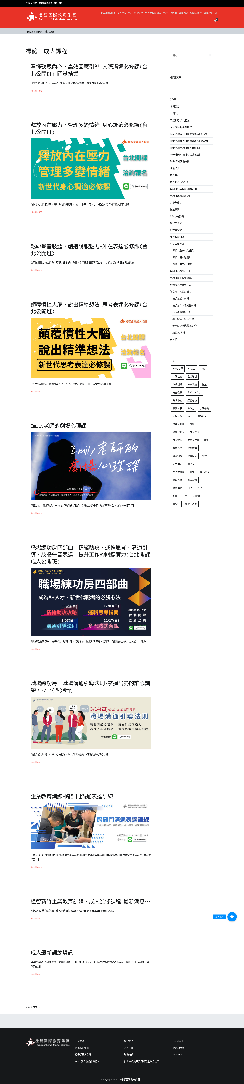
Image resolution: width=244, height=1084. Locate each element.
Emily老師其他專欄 (179, 161)
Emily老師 (178, 368)
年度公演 (177, 416)
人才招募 (128, 1047)
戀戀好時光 (178, 432)
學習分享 (177, 408)
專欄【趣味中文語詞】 (184, 250)
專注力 (190, 408)
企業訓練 (177, 384)
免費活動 (192, 384)
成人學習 (194, 432)
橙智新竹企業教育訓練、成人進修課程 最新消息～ (90, 901)
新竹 (204, 456)
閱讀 (185, 495)
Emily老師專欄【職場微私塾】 (185, 154)
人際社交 (177, 376)
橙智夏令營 (176, 230)
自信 (189, 487)
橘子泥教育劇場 (153, 13)
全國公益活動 (194, 392)
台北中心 (177, 400)
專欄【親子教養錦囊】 (181, 277)
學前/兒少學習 (135, 13)
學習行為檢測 (170, 13)
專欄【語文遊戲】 (181, 257)
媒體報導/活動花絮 (180, 120)
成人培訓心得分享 (179, 182)
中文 (203, 368)
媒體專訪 (192, 400)
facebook (178, 1041)
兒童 (204, 384)
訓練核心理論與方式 (180, 284)
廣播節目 (202, 416)
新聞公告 (174, 106)
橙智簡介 (128, 1041)
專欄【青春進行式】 (180, 271)
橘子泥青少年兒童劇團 (184, 305)
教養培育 (192, 456)
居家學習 (204, 408)
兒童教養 (177, 392)
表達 (199, 487)
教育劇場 (192, 448)
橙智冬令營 (176, 223)
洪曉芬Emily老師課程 (181, 127)
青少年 (176, 503)
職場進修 (177, 487)
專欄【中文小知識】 (182, 264)
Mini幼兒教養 (177, 216)
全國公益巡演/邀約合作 (184, 325)
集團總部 (197, 495)
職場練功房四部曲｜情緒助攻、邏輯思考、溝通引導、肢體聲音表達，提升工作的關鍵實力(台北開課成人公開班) (90, 554)
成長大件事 (193, 440)
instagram (178, 1047)
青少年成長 (176, 202)
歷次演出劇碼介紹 (181, 312)
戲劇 (206, 440)
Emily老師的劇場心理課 (58, 426)
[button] (232, 916)
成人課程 (121, 13)
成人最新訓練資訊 (52, 953)
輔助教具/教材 (177, 332)
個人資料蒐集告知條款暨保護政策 (141, 1061)
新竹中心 (177, 464)
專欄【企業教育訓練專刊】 (184, 189)
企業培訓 (174, 168)
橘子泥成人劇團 (180, 298)
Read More (36, 90)
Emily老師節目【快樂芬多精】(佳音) (188, 134)
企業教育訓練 (108, 13)
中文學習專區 (177, 243)
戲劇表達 (177, 448)
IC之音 (191, 368)
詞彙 (175, 495)
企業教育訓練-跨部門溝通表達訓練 (72, 796)
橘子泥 (190, 464)
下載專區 (79, 1041)
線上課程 (204, 472)
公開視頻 (208, 13)
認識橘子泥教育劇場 (180, 291)
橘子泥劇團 (178, 472)
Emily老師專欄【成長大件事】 (185, 147)
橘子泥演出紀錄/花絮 (183, 318)
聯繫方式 (128, 1054)
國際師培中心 (82, 1047)
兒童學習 (174, 209)
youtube (177, 1054)
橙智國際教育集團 (130, 1079)
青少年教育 (191, 503)
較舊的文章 (34, 1007)
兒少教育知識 (177, 237)
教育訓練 (177, 456)
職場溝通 (192, 480)
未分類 (173, 339)
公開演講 (183, 13)
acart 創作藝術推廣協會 (87, 1061)
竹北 (192, 472)
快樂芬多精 (178, 424)
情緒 (192, 424)
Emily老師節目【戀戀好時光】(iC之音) (189, 140)
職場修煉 (177, 480)
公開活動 (194, 13)
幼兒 (189, 416)
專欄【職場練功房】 (180, 195)
